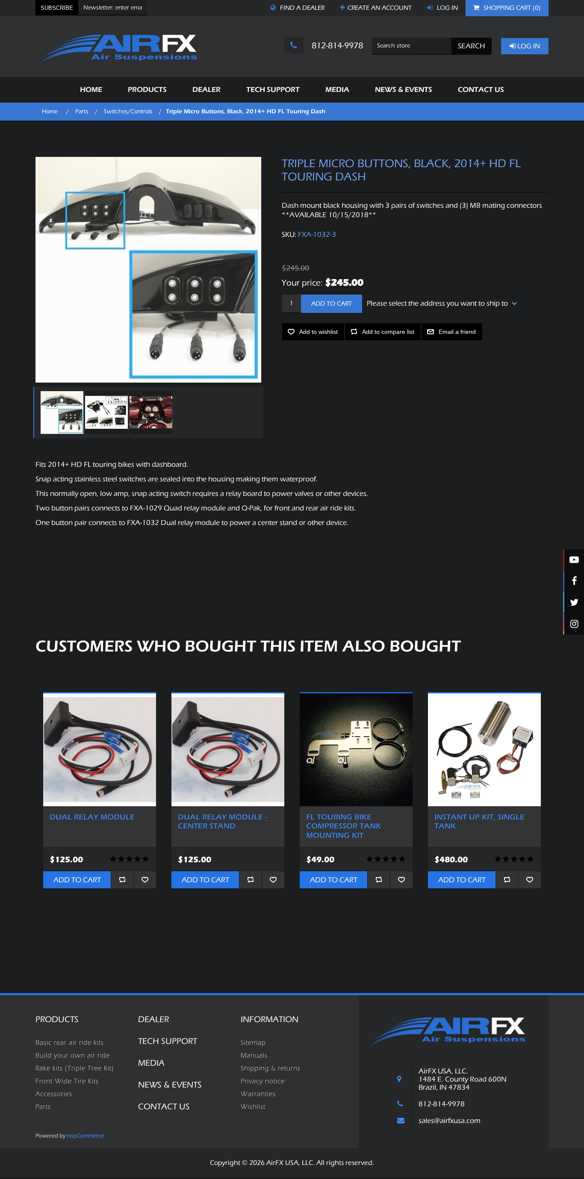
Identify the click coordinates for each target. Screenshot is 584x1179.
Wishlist (253, 1107)
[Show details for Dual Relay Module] (99, 749)
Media (151, 1063)
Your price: (302, 282)
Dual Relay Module (92, 817)
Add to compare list (388, 331)
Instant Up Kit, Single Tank (479, 822)
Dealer (153, 1019)
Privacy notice (263, 1081)
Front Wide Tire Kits (67, 1081)
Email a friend (457, 331)
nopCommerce (85, 1135)
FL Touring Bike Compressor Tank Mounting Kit (343, 826)
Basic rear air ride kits (69, 1042)
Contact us (164, 1106)
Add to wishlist (318, 331)
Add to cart (331, 303)
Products (57, 1019)
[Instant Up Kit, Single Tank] (484, 749)
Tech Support (167, 1041)
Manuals (254, 1055)
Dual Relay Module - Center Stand (222, 822)
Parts (43, 1107)
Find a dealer (301, 8)
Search (471, 46)
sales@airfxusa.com (450, 1121)
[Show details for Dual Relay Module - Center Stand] (227, 749)
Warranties (258, 1094)
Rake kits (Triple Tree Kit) (74, 1068)
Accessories (53, 1094)
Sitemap (253, 1042)
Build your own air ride (72, 1055)
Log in (446, 8)
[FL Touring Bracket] (356, 749)
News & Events (170, 1085)
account (380, 8)
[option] (60, 412)
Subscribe (57, 8)
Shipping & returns (271, 1068)
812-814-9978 (336, 45)
